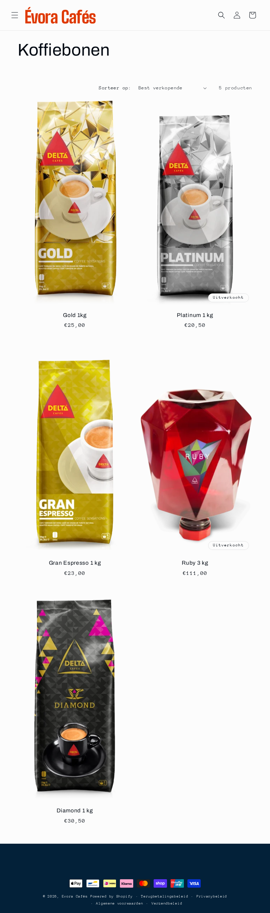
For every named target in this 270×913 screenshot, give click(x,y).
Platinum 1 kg (195, 315)
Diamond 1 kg (75, 810)
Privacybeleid (212, 896)
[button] (14, 15)
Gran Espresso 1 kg (75, 563)
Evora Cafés (75, 896)
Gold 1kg (75, 315)
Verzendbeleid (167, 903)
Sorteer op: (115, 87)
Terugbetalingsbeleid (164, 896)
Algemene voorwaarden (119, 903)
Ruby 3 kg (195, 563)
